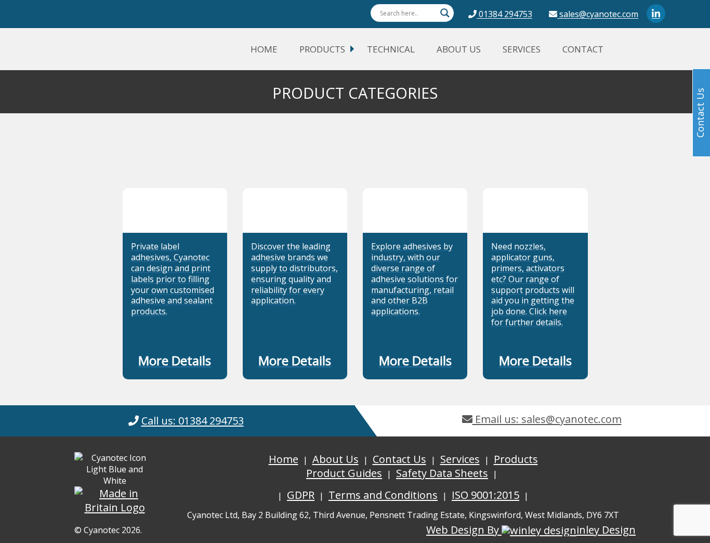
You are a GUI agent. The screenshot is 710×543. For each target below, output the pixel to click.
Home (264, 49)
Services (522, 49)
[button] (175, 362)
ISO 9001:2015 (485, 495)
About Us (459, 49)
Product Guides (344, 473)
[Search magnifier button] (445, 13)
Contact (582, 49)
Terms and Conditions (383, 495)
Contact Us (399, 459)
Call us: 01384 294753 (192, 421)
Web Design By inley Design (531, 530)
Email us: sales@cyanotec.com (547, 419)
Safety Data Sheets (442, 473)
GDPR (300, 495)
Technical (391, 49)
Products (322, 49)
